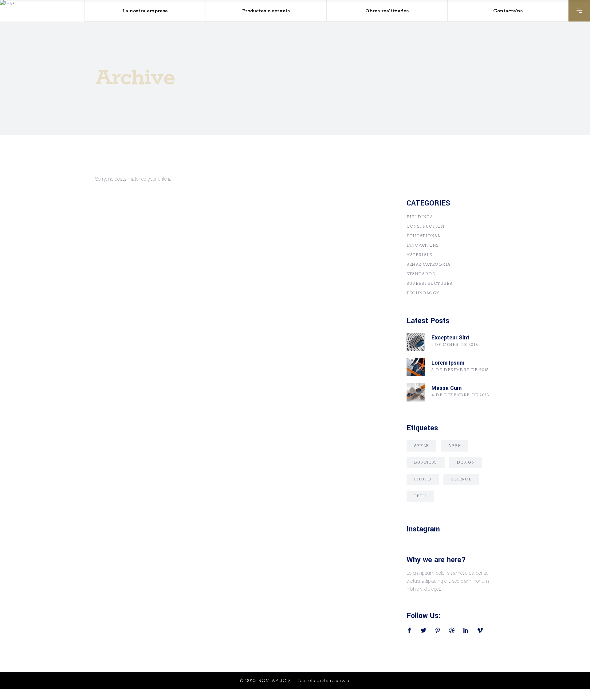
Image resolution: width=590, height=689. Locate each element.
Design (466, 462)
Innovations (423, 245)
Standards (421, 274)
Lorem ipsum (447, 363)
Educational (423, 236)
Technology (423, 293)
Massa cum (446, 388)
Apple (421, 446)
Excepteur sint (450, 338)
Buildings (420, 217)
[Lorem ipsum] (416, 367)
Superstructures (430, 283)
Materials (420, 255)
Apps (454, 446)
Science (461, 479)
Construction (426, 226)
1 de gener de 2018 (454, 345)
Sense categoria (429, 264)
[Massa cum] (416, 392)
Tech (420, 496)
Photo (422, 479)
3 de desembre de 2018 (460, 370)
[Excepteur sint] (416, 342)
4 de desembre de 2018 (460, 395)
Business (425, 462)
